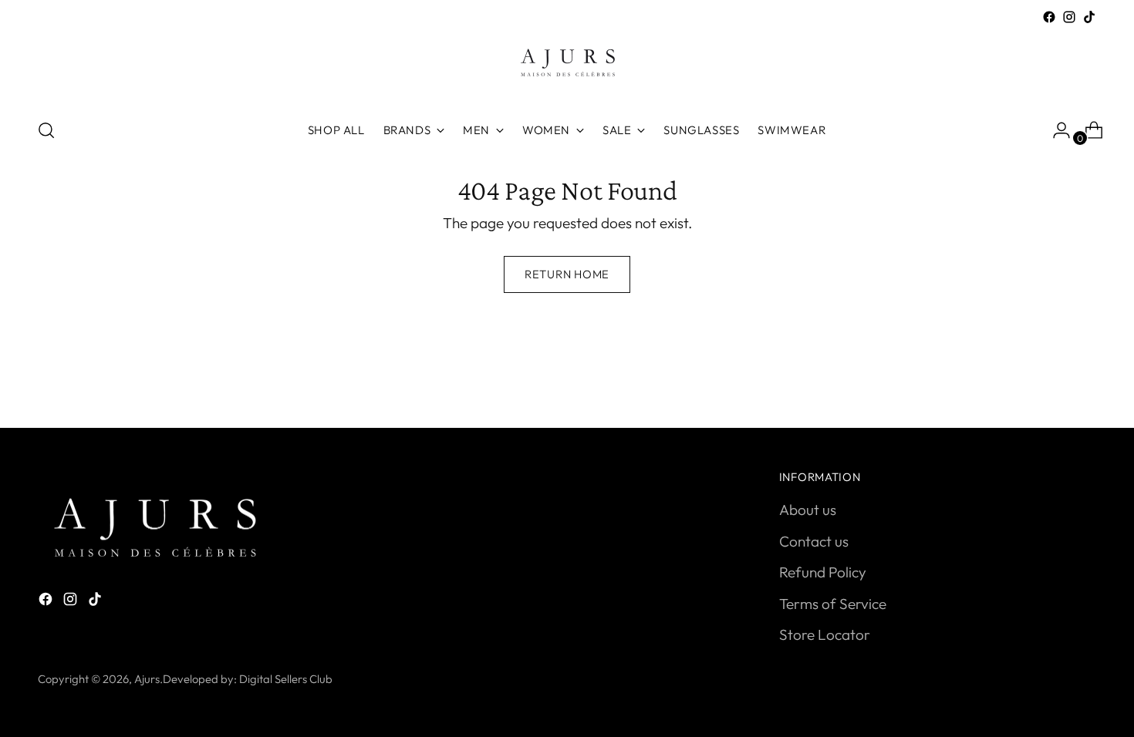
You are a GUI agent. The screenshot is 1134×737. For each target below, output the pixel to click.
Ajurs (147, 678)
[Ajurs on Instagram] (1069, 17)
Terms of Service (832, 603)
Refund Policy (822, 572)
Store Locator (824, 634)
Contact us (814, 541)
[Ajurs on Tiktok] (1089, 17)
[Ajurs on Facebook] (1049, 17)
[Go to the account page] (1055, 130)
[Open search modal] (46, 130)
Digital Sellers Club (285, 678)
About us (807, 509)
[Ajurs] (567, 66)
